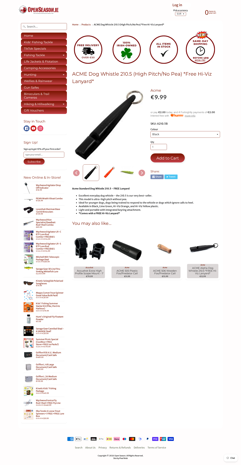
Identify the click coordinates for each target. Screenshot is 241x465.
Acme (156, 90)
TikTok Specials (35, 48)
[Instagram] (40, 128)
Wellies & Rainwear (38, 81)
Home (28, 35)
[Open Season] (38, 10)
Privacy (103, 447)
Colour (154, 129)
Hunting (45, 75)
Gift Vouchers (34, 110)
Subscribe (34, 161)
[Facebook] (27, 128)
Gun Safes (31, 87)
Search (78, 447)
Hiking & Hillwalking (45, 105)
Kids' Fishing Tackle (38, 42)
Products (86, 24)
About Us (90, 447)
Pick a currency (180, 10)
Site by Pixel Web (120, 458)
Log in (177, 5)
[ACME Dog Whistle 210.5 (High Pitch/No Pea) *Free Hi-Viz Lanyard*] (91, 172)
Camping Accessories (40, 68)
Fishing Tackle (45, 56)
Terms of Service (157, 447)
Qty (152, 142)
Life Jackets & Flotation (41, 61)
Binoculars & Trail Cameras (36, 95)
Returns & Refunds (120, 447)
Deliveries (139, 447)
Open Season (120, 456)
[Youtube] (33, 128)
